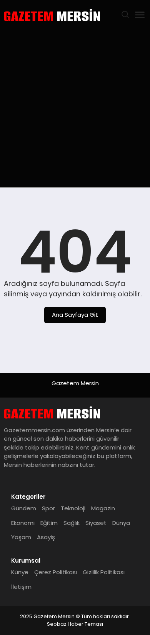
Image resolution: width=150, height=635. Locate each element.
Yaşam (21, 537)
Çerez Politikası (55, 572)
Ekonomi (23, 523)
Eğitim (49, 523)
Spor (48, 508)
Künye (19, 572)
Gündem (23, 508)
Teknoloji (73, 508)
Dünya (121, 523)
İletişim (21, 587)
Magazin (103, 508)
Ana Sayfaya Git (75, 315)
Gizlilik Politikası (104, 572)
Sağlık (71, 523)
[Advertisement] (75, 108)
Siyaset (96, 523)
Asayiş (46, 537)
